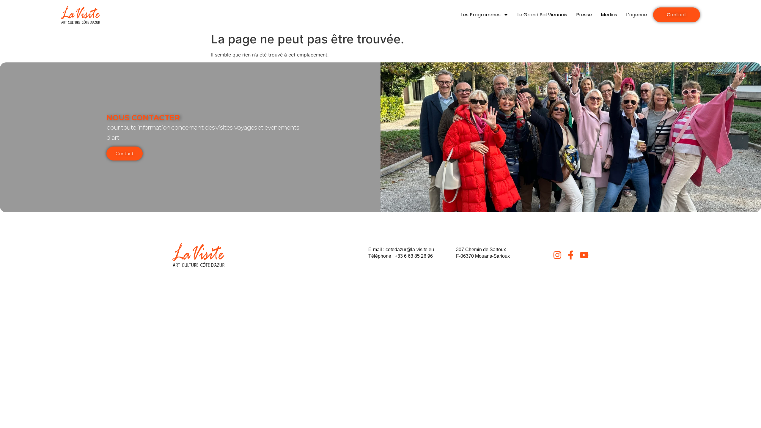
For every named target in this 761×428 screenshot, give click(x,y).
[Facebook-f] (570, 255)
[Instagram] (557, 255)
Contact (124, 153)
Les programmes (481, 14)
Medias (609, 14)
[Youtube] (584, 255)
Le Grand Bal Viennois (542, 14)
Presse (584, 14)
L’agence (636, 14)
